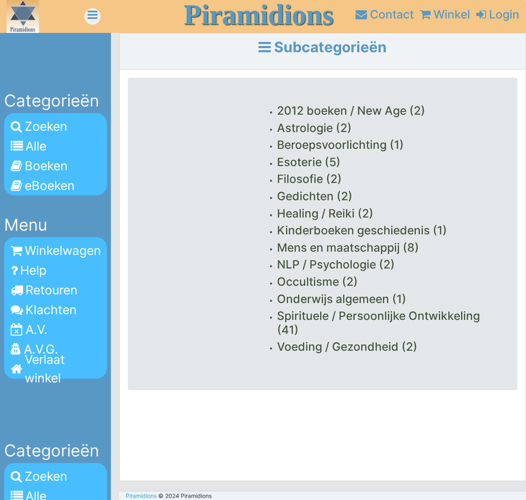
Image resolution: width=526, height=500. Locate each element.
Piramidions (141, 495)
